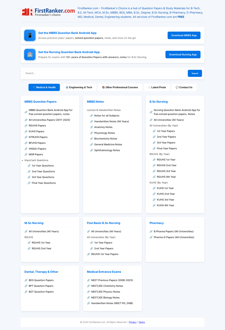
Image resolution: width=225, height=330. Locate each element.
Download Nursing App (183, 54)
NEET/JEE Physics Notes (105, 291)
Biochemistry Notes (105, 138)
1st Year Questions (43, 165)
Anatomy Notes (103, 127)
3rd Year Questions (43, 177)
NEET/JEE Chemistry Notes (107, 285)
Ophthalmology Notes (107, 150)
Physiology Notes (104, 132)
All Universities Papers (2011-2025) (49, 119)
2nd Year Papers (166, 136)
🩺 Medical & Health (44, 87)
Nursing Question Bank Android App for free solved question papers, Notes (177, 112)
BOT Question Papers (41, 291)
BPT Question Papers (41, 285)
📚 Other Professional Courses (120, 87)
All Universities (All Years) (169, 119)
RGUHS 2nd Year (166, 165)
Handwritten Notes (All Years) (111, 121)
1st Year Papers (166, 131)
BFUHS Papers (37, 142)
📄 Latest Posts (157, 87)
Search (195, 73)
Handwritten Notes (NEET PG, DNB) (112, 303)
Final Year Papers (167, 148)
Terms (142, 322)
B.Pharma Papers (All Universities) (174, 231)
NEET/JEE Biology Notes (105, 297)
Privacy (133, 322)
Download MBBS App (184, 35)
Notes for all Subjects (106, 115)
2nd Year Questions (43, 171)
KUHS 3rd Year (165, 199)
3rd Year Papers (166, 142)
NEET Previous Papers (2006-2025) (112, 280)
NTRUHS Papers (38, 137)
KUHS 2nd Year (166, 193)
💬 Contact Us (184, 87)
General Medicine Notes (108, 144)
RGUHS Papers (37, 125)
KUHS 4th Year (165, 205)
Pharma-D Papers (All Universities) (174, 237)
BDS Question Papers (41, 280)
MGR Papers (36, 154)
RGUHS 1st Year (166, 159)
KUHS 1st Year (165, 188)
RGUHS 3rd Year (166, 171)
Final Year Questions (44, 182)
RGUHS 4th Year (166, 176)
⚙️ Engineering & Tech (79, 87)
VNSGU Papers (37, 148)
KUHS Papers (36, 131)
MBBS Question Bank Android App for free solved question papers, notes (51, 112)
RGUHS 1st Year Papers (104, 254)
